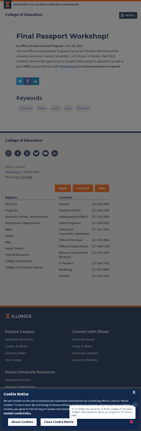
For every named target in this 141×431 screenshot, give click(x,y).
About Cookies (22, 422)
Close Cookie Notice (59, 422)
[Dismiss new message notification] (135, 405)
